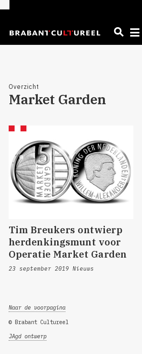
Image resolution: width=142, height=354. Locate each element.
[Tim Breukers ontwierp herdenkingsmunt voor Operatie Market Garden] (71, 172)
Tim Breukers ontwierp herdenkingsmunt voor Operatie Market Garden (68, 241)
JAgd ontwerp (28, 336)
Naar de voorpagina (37, 307)
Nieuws (83, 268)
